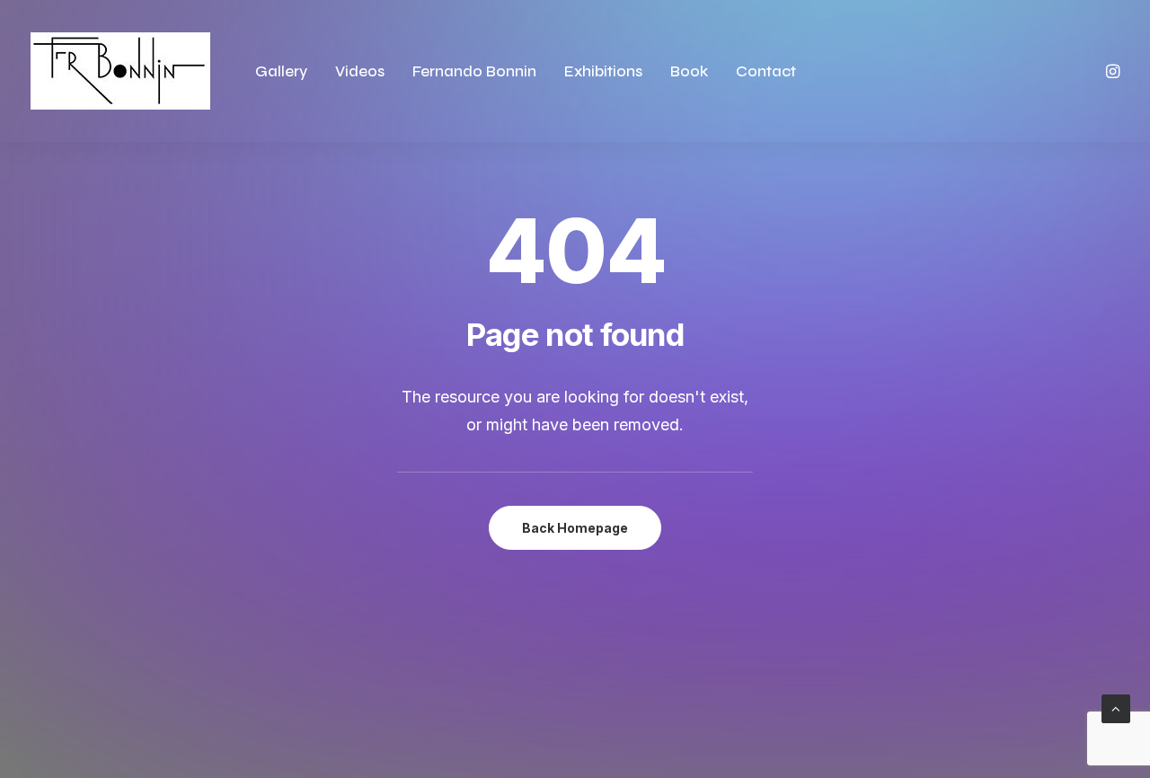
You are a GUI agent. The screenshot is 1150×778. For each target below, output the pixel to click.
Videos (360, 71)
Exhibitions (603, 71)
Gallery (281, 71)
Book (689, 71)
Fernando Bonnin (474, 71)
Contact (766, 71)
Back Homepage (575, 527)
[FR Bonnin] (120, 71)
